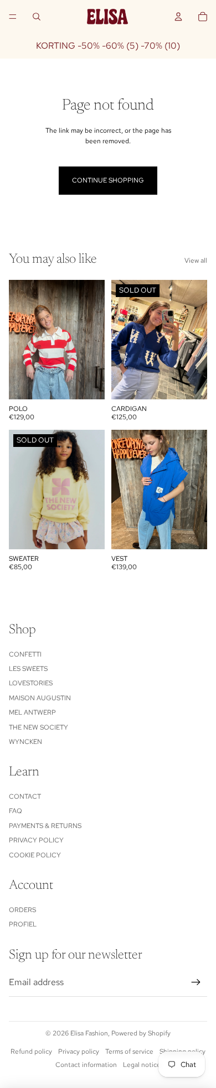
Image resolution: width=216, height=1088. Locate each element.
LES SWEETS (28, 668)
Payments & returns (45, 825)
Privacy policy (36, 840)
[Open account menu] (178, 16)
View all (195, 260)
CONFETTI (25, 654)
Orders (22, 909)
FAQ (15, 810)
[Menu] (12, 16)
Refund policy (31, 1051)
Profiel (23, 924)
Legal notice (142, 1064)
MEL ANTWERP (32, 712)
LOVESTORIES (31, 683)
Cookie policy (35, 855)
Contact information (86, 1064)
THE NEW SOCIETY (38, 727)
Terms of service (129, 1051)
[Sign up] (196, 982)
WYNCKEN (25, 741)
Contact (25, 796)
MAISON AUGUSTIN (40, 698)
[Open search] (36, 16)
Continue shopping (108, 180)
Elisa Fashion (89, 1033)
